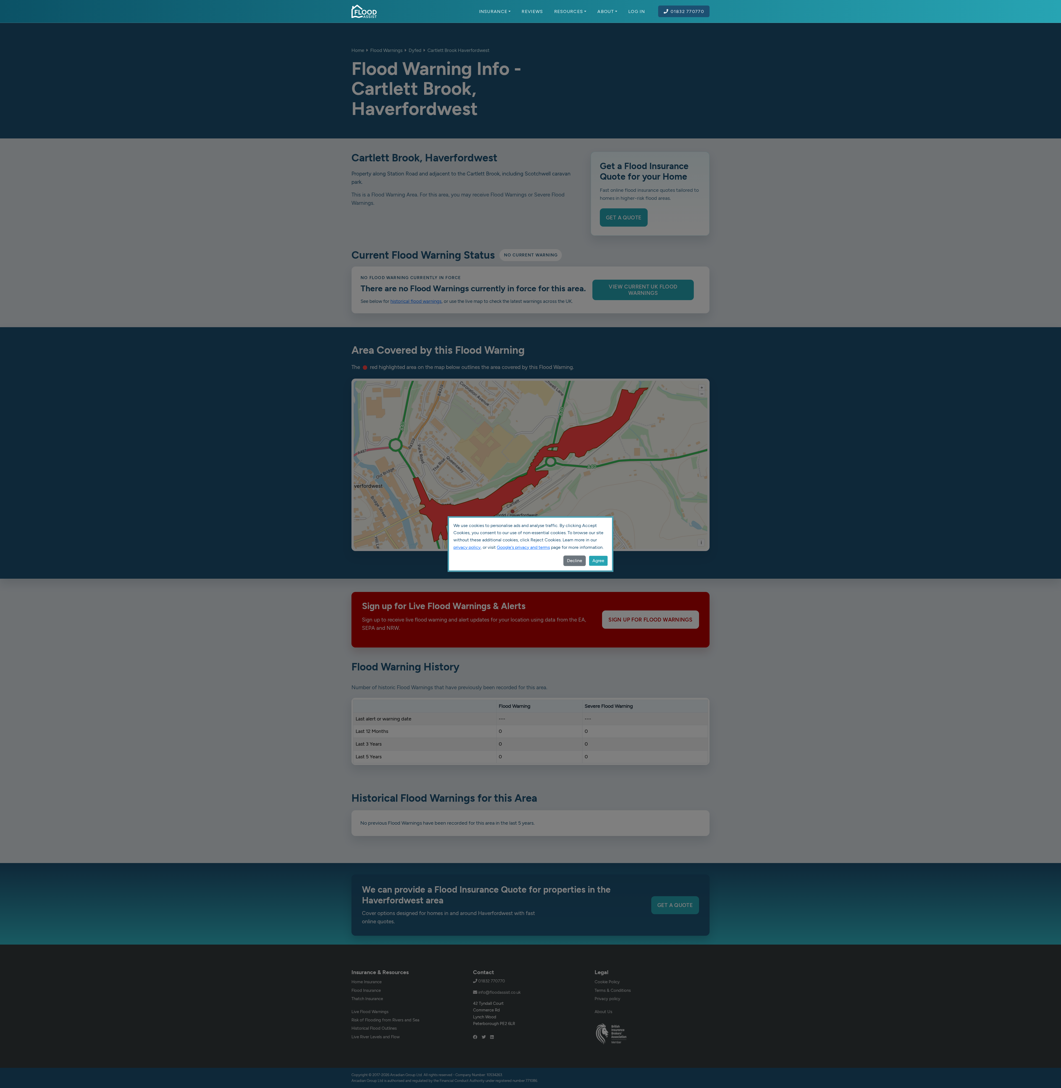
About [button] (605, 11)
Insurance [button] (493, 11)
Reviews (532, 11)
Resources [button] (568, 11)
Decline (574, 560)
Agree (598, 560)
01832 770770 (687, 11)
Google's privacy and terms (523, 547)
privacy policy (466, 547)
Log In (636, 11)
